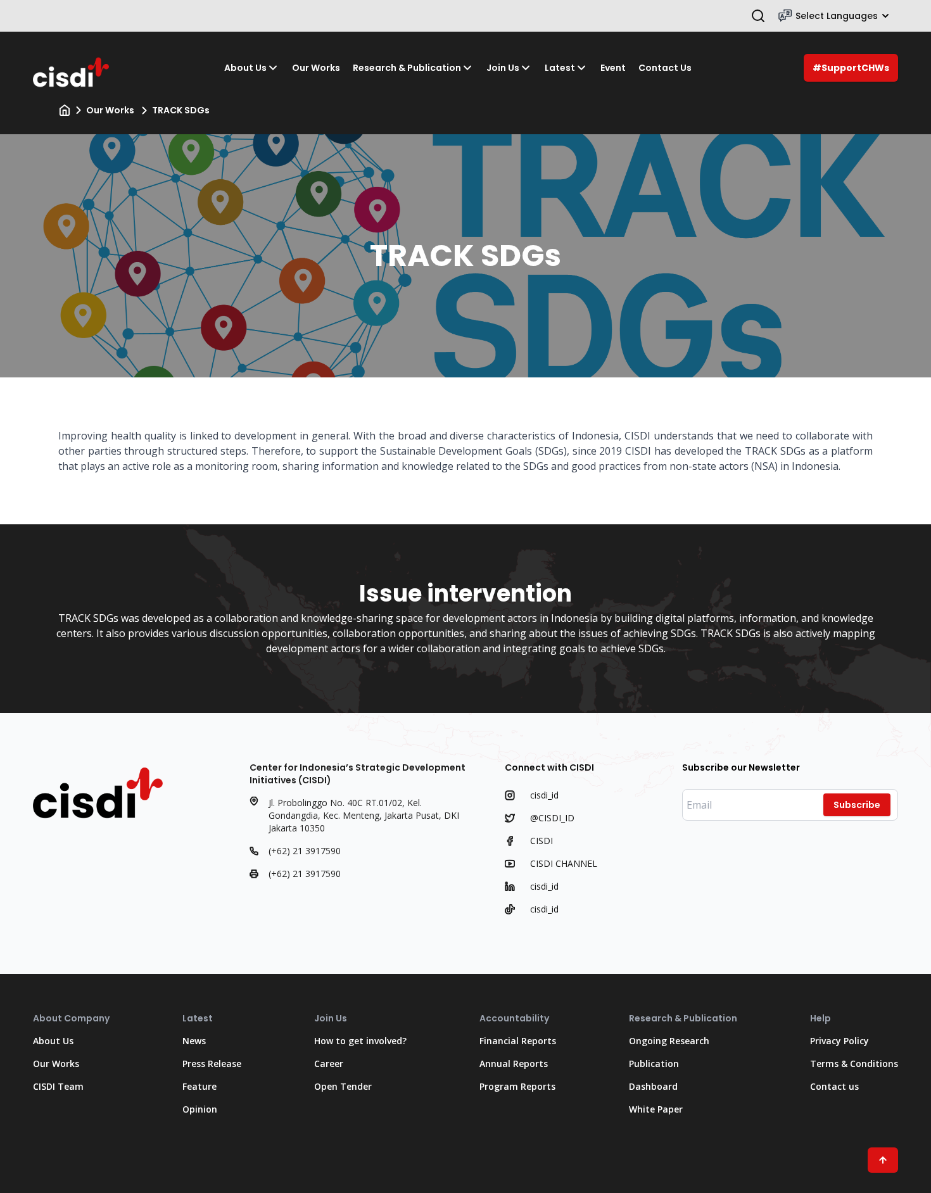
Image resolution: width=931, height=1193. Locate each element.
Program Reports (517, 1086)
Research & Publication (407, 67)
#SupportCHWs (851, 67)
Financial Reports (517, 1041)
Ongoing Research (669, 1041)
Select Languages (836, 15)
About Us (245, 67)
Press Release (211, 1063)
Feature (199, 1086)
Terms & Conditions (854, 1063)
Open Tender (343, 1086)
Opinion (199, 1109)
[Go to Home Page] (72, 68)
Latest (560, 67)
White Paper (656, 1109)
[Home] (64, 110)
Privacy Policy (839, 1041)
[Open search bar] (758, 15)
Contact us (834, 1086)
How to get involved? (360, 1041)
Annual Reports (513, 1063)
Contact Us (665, 67)
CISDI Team (58, 1086)
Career (328, 1063)
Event (613, 67)
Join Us (502, 67)
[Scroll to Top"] (883, 1160)
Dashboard (653, 1086)
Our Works (316, 67)
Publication (654, 1063)
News (194, 1041)
